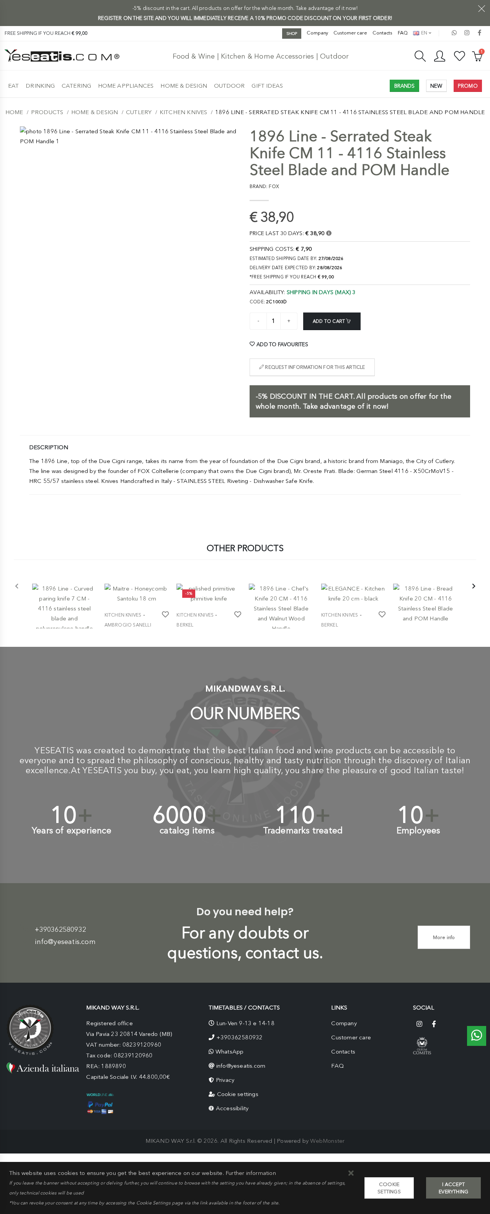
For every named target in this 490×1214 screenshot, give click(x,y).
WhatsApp (230, 1051)
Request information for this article (314, 367)
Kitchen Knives (183, 112)
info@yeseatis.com (65, 941)
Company (317, 33)
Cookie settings (237, 1094)
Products (47, 112)
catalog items (187, 830)
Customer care (350, 33)
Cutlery (139, 112)
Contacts (382, 33)
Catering (76, 85)
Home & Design (183, 85)
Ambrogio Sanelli (128, 625)
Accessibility (232, 1108)
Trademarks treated (303, 830)
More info (444, 937)
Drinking (40, 85)
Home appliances (126, 85)
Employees (419, 830)
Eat (13, 85)
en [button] (423, 33)
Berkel (184, 625)
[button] (351, 1173)
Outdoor (229, 85)
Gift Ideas (267, 85)
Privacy (225, 1080)
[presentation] (17, 586)
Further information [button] (250, 1173)
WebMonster (327, 1140)
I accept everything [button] (453, 1187)
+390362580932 (60, 929)
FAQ (403, 33)
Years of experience (71, 830)
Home (14, 112)
